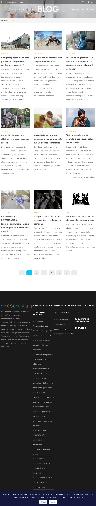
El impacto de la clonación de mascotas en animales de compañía (47, 220)
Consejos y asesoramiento (60, 326)
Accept (53, 502)
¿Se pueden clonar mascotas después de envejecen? (48, 59)
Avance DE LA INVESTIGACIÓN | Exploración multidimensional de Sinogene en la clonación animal (15, 224)
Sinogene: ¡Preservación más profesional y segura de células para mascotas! (15, 61)
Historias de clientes (84, 305)
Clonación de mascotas (33, 11)
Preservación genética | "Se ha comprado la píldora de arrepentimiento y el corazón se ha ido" (80, 63)
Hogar (6, 20)
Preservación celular (47, 10)
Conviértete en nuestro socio (82, 320)
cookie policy (65, 497)
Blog (13, 20)
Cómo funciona (61, 10)
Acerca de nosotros (19, 10)
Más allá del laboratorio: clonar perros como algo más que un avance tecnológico (48, 139)
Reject (43, 502)
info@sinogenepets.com (12, 2)
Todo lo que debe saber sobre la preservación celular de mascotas (80, 139)
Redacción (74, 9)
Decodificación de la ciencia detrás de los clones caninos (80, 218)
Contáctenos (88, 9)
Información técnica (63, 319)
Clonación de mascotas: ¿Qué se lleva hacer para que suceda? (15, 139)
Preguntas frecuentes (64, 334)
